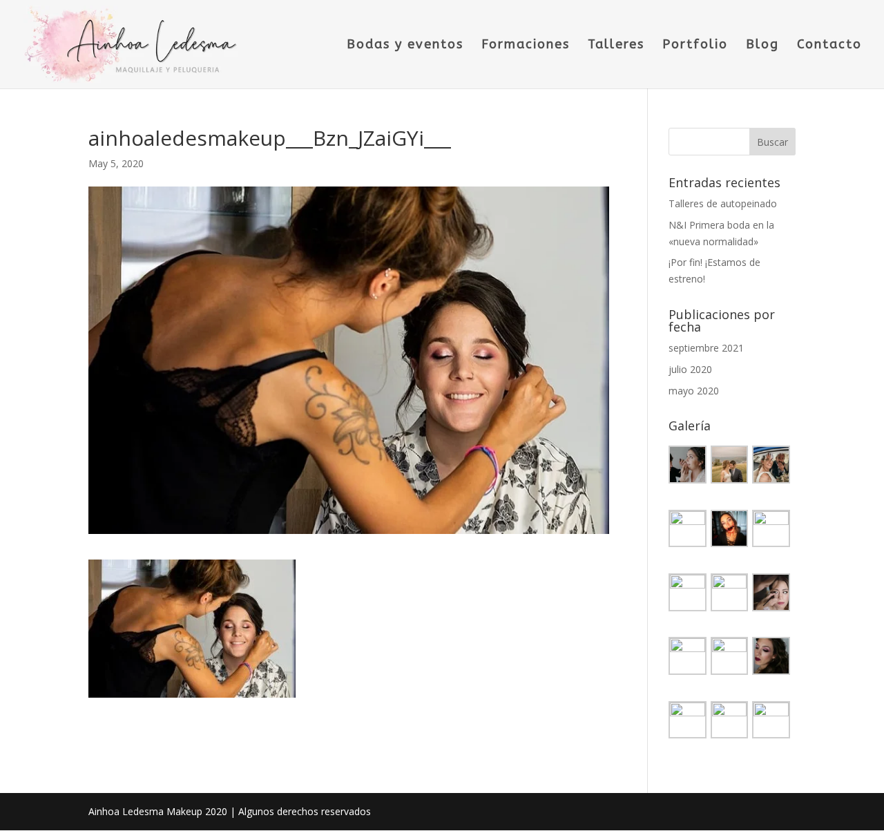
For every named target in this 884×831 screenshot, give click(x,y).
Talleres (616, 45)
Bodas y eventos (405, 45)
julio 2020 (690, 369)
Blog (762, 45)
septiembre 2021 (706, 347)
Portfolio (695, 45)
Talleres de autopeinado (723, 203)
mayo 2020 (694, 390)
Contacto (829, 45)
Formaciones (525, 45)
